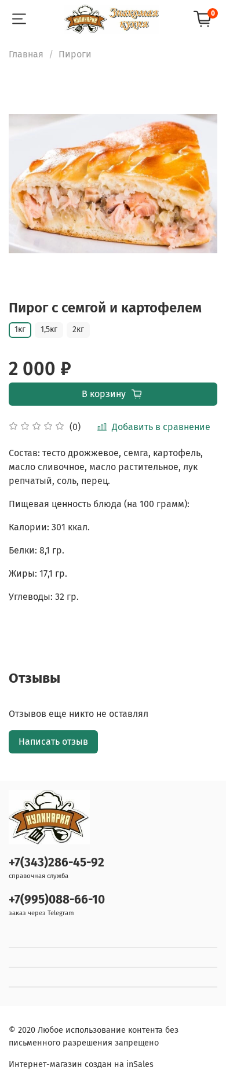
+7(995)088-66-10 (57, 900)
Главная (26, 54)
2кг (78, 329)
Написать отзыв (53, 741)
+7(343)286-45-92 (56, 862)
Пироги (75, 54)
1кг (19, 329)
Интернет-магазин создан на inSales (81, 1064)
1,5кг (49, 329)
